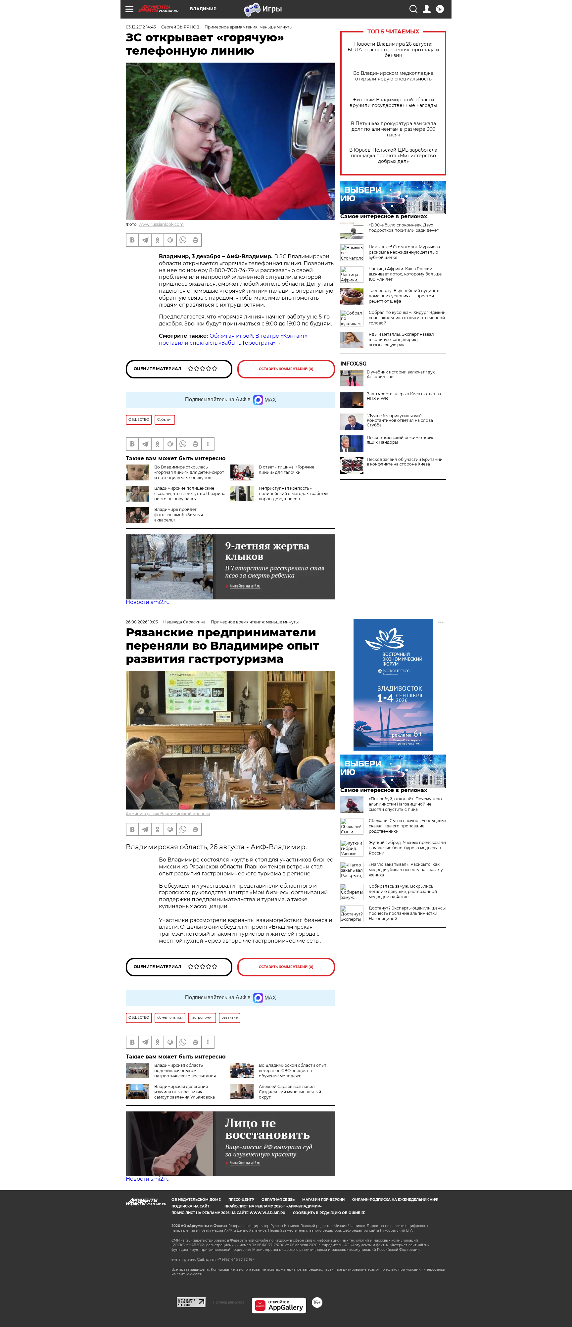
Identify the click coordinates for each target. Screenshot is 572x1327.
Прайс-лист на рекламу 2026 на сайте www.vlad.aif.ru (228, 1213)
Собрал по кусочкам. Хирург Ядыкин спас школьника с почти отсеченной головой (407, 317)
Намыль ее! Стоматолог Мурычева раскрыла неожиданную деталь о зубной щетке (404, 252)
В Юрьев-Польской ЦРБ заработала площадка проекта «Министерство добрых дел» (393, 155)
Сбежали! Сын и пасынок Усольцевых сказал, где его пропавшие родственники (407, 826)
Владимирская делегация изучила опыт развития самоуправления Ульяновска (184, 1092)
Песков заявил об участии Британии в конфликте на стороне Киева (405, 462)
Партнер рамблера (228, 1302)
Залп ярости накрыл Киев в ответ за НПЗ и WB (404, 396)
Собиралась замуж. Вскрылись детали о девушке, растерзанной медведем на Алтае (403, 891)
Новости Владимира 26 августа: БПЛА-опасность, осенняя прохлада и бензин (393, 49)
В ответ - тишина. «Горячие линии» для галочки (286, 470)
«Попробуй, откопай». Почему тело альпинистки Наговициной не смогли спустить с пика (405, 804)
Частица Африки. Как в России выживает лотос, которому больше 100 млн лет (405, 274)
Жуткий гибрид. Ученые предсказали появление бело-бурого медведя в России (407, 848)
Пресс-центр (241, 1200)
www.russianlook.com (161, 224)
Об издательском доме (196, 1200)
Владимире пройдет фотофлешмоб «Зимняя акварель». (178, 514)
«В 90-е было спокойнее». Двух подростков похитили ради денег (404, 227)
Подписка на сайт (190, 1206)
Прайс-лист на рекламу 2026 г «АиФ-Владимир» (273, 1206)
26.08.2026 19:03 (142, 621)
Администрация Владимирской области (168, 813)
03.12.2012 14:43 (141, 27)
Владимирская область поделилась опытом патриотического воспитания (185, 1070)
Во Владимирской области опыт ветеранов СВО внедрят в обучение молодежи (292, 1070)
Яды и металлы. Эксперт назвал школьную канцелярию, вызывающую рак (401, 339)
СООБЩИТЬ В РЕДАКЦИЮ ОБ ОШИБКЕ (329, 1213)
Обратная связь (278, 1200)
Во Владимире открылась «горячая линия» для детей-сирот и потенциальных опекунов (189, 472)
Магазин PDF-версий (323, 1200)
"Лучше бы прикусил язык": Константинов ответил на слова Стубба (400, 420)
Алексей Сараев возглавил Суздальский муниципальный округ (290, 1092)
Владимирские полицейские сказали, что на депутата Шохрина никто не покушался (189, 493)
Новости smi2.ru (148, 602)
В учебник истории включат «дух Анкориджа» (401, 374)
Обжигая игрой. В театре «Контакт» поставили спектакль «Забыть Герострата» (233, 339)
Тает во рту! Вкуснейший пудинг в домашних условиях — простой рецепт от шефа (404, 296)
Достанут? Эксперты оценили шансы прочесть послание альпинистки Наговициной (407, 913)
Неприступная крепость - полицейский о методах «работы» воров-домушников (294, 493)
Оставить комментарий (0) (286, 369)
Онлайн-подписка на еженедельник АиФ (395, 1200)
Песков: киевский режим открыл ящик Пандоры (401, 440)
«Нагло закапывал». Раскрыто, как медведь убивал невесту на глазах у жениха (406, 869)
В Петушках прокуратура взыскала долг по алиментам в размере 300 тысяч (393, 129)
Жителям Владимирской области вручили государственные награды (393, 102)
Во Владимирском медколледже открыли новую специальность (393, 76)
